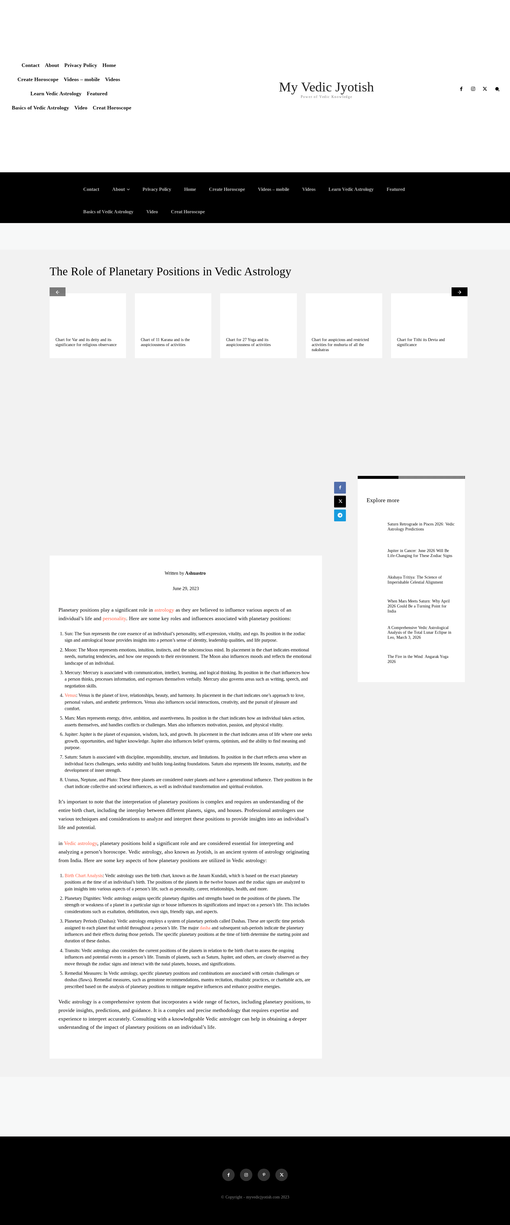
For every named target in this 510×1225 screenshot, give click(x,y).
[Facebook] (461, 89)
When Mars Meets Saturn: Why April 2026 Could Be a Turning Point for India (419, 606)
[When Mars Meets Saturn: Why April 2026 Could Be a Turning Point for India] (375, 606)
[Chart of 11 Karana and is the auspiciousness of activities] (173, 312)
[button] (497, 89)
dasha (205, 927)
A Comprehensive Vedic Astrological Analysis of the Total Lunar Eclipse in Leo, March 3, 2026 (419, 632)
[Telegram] (340, 515)
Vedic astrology (80, 843)
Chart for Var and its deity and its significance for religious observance (86, 342)
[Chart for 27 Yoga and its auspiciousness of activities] (258, 312)
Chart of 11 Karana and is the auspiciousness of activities (165, 342)
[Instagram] (473, 89)
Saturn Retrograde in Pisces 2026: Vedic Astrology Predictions (421, 526)
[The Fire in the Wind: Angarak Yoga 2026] (375, 659)
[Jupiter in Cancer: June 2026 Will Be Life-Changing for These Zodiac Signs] (375, 553)
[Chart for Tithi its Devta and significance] (429, 312)
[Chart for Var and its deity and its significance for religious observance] (88, 312)
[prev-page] (58, 291)
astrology (164, 610)
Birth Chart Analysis (84, 875)
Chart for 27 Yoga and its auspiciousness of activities (248, 342)
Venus (70, 695)
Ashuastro (195, 573)
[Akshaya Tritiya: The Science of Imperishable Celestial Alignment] (375, 579)
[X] (484, 89)
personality (114, 618)
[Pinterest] (264, 1175)
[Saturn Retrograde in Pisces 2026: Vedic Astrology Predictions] (375, 527)
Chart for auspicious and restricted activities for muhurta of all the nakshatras (340, 345)
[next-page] (460, 291)
